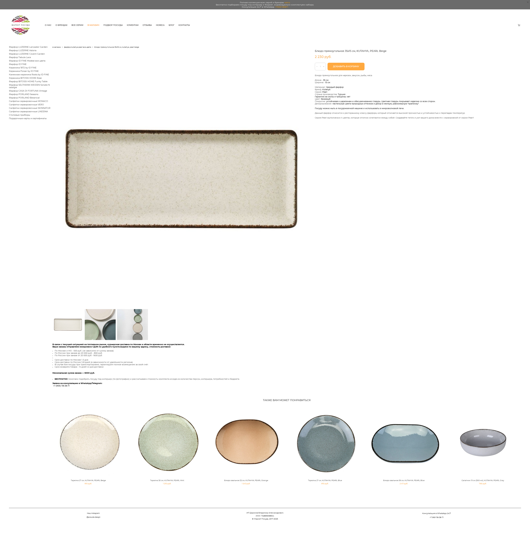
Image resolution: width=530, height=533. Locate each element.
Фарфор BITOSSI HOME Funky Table (28, 82)
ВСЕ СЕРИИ (77, 25)
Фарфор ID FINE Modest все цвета (27, 61)
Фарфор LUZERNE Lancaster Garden (28, 47)
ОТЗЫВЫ (147, 25)
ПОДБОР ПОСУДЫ (113, 25)
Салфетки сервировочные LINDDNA (28, 112)
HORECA (160, 25)
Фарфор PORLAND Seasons (23, 94)
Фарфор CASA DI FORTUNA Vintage (28, 91)
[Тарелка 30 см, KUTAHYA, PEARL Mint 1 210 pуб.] (168, 441)
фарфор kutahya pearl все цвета (77, 47)
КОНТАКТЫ (184, 25)
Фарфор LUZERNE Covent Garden (27, 54)
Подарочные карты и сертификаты (28, 118)
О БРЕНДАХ (61, 25)
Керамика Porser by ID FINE (24, 71)
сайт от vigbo (515, 526)
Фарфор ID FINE (17, 64)
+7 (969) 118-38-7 (61, 386)
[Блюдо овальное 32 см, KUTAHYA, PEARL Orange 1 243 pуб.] (247, 441)
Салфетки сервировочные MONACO (28, 101)
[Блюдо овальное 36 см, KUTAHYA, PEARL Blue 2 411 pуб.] (405, 441)
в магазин (56, 47)
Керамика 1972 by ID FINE (22, 68)
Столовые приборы (19, 115)
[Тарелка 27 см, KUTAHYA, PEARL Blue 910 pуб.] (326, 441)
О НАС (48, 25)
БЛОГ (171, 25)
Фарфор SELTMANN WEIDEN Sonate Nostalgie (29, 86)
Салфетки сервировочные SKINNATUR (29, 108)
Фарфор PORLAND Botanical (24, 98)
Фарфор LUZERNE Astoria (22, 50)
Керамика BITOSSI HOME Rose (25, 78)
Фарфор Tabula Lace (20, 57)
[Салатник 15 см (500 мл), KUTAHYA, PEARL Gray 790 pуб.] (484, 441)
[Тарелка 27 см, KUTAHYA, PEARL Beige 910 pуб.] (89, 441)
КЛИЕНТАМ (132, 25)
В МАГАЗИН (93, 25)
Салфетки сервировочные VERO (26, 105)
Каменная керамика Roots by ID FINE (29, 75)
